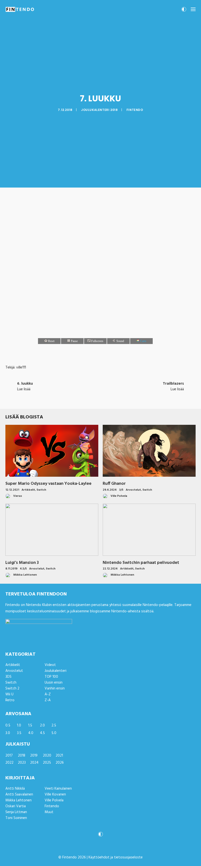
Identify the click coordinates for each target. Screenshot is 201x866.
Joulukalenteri (55, 671)
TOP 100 (51, 677)
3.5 (19, 733)
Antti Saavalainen (19, 794)
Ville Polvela (54, 800)
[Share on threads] (88, 398)
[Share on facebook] (75, 398)
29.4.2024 (110, 489)
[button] (193, 9)
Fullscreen (96, 341)
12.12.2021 (12, 489)
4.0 (30, 733)
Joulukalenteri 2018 (99, 110)
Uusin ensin (54, 683)
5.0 (53, 733)
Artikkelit (28, 489)
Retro (9, 700)
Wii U (9, 694)
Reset (50, 341)
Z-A (48, 700)
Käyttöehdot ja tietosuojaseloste (115, 857)
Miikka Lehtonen (18, 800)
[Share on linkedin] (100, 398)
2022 (9, 763)
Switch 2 (12, 688)
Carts (142, 341)
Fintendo (134, 110)
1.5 (30, 725)
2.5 (53, 725)
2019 (34, 756)
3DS (8, 677)
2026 (60, 763)
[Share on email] (126, 398)
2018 (21, 756)
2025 (47, 763)
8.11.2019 (11, 568)
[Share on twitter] (81, 398)
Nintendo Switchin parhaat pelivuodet (141, 562)
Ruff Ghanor (114, 483)
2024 (34, 763)
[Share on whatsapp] (107, 398)
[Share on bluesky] (113, 398)
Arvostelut (133, 489)
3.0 (7, 733)
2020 (47, 756)
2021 (59, 756)
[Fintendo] (19, 9)
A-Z (48, 694)
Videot (50, 665)
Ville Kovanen (55, 794)
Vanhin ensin (55, 688)
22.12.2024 (110, 568)
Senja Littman (16, 812)
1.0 (19, 725)
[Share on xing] (120, 398)
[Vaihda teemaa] (183, 11)
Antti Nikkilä (15, 789)
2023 (22, 763)
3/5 (121, 489)
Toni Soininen (16, 818)
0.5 (7, 725)
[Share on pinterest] (94, 398)
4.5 (42, 733)
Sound (120, 341)
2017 (9, 756)
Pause (74, 341)
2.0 (42, 725)
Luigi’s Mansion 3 (22, 562)
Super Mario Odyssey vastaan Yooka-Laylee (48, 483)
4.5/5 (23, 568)
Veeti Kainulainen (58, 789)
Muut (49, 812)
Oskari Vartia (15, 806)
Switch (41, 489)
